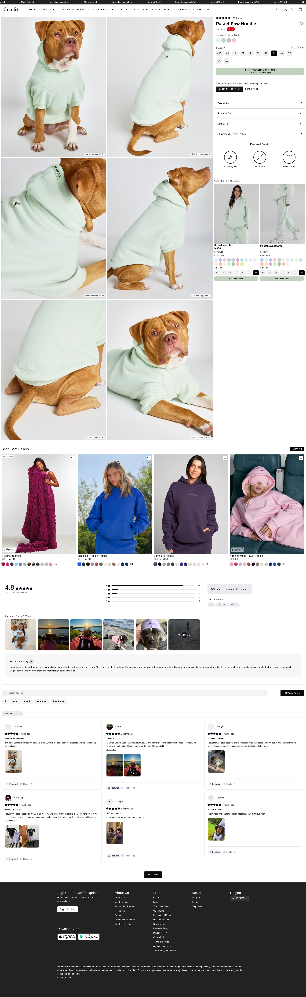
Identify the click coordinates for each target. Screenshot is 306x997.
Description (223, 103)
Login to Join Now (229, 89)
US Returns (158, 911)
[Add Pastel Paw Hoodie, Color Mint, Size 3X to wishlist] (301, 23)
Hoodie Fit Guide (161, 920)
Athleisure (141, 9)
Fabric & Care (225, 113)
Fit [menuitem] (211, 605)
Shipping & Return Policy (231, 134)
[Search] (278, 9)
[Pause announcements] (303, 2)
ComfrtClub (201, 9)
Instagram (196, 897)
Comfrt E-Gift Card (123, 924)
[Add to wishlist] (72, 458)
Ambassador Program (125, 906)
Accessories (160, 9)
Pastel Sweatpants (271, 246)
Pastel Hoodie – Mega (223, 246)
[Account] (285, 9)
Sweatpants (101, 9)
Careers (118, 915)
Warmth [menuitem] (233, 605)
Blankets (83, 9)
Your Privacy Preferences (165, 951)
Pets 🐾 (126, 9)
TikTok (195, 902)
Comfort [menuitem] (221, 605)
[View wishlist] (293, 9)
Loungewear (66, 9)
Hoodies (48, 9)
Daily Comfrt (197, 906)
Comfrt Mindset (122, 902)
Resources (120, 911)
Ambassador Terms (162, 946)
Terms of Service (161, 942)
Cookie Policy (159, 937)
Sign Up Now (67, 909)
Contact (156, 897)
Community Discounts (125, 920)
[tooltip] (31, 661)
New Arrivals (181, 9)
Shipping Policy (160, 924)
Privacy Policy (160, 933)
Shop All (34, 9)
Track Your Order (161, 906)
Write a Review (296, 694)
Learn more (251, 89)
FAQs (156, 902)
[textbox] (134, 693)
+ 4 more (133, 773)
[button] (3, 564)
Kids (115, 9)
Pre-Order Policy (161, 928)
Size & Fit (222, 123)
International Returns (162, 915)
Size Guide (297, 47)
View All (297, 448)
